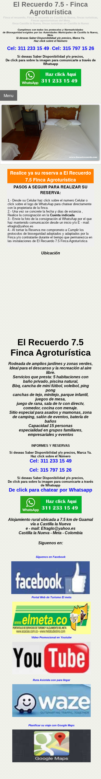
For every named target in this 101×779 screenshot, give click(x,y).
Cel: (12, 48)
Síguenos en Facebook (50, 556)
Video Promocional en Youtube (51, 637)
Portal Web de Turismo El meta (51, 597)
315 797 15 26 (78, 48)
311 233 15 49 (33, 48)
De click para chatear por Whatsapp (50, 490)
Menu (8, 95)
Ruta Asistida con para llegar (51, 680)
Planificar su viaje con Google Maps (51, 725)
